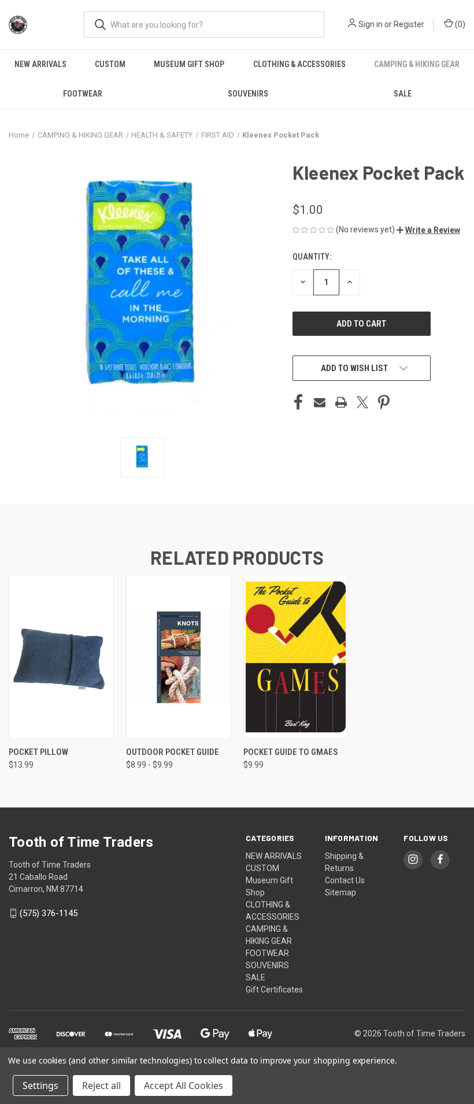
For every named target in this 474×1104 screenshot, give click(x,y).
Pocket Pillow (38, 752)
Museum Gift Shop (189, 64)
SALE (403, 93)
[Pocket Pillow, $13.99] (61, 657)
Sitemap (340, 892)
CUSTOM (110, 64)
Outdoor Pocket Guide (172, 752)
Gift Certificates (274, 989)
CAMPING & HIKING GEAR (417, 64)
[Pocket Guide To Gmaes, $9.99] (296, 657)
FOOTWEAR (82, 93)
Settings (40, 1085)
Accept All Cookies (183, 1085)
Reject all (101, 1085)
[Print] (341, 402)
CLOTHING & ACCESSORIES (299, 64)
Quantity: (311, 256)
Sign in (370, 24)
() (459, 24)
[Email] (319, 402)
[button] (428, 230)
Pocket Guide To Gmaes (290, 752)
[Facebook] (298, 402)
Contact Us (345, 880)
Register (409, 24)
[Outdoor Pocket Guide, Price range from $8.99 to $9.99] (178, 657)
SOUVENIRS (248, 93)
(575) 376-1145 (48, 913)
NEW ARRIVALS (40, 64)
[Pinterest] (384, 402)
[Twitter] (362, 402)
